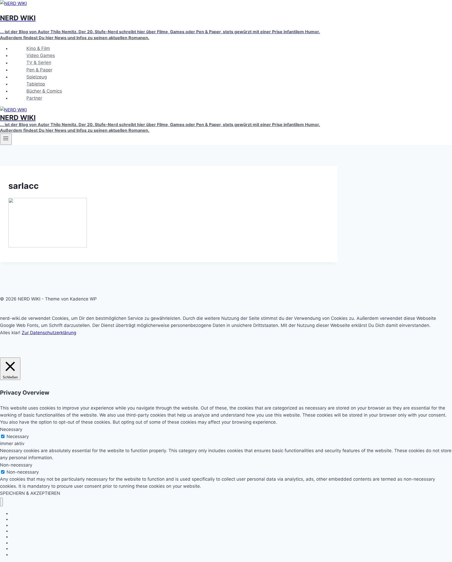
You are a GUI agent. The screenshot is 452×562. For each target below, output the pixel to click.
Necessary (18, 436)
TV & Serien (38, 62)
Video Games (40, 55)
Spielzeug (36, 77)
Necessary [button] (11, 429)
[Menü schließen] (1, 502)
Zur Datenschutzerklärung (49, 332)
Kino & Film (38, 48)
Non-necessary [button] (16, 465)
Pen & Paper (39, 69)
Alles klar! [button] (10, 332)
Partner (34, 98)
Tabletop (35, 84)
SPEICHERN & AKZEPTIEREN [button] (30, 493)
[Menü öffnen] (6, 139)
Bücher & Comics (44, 91)
